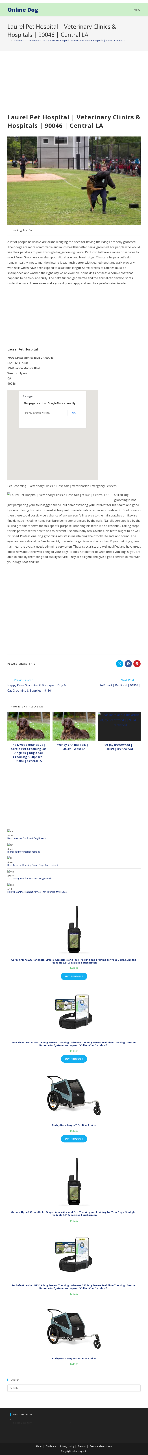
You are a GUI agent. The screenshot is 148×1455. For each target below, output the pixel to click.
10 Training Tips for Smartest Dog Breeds (29, 878)
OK (73, 412)
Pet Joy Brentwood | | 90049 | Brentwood (119, 747)
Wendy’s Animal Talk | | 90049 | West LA (74, 747)
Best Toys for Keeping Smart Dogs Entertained (32, 865)
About (39, 1446)
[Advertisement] (74, 86)
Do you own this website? (37, 413)
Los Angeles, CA (22, 230)
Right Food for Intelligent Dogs (23, 851)
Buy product (73, 976)
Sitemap (82, 1446)
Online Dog (22, 9)
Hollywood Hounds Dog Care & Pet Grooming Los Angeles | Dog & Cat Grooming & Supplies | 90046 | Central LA (28, 753)
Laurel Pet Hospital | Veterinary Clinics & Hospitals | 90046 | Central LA (86, 40)
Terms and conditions (101, 1446)
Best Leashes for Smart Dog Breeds (26, 838)
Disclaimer (51, 1446)
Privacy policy (67, 1446)
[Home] (8, 40)
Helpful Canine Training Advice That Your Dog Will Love (37, 891)
